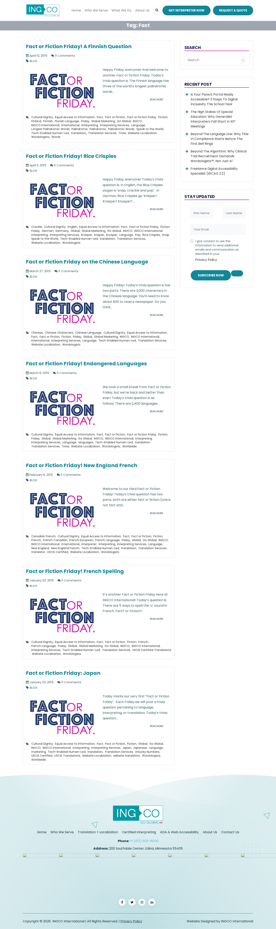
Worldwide (129, 446)
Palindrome (79, 129)
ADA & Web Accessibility (179, 832)
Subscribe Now (211, 275)
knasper (86, 235)
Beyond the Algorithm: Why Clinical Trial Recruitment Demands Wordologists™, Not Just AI (219, 156)
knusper (111, 235)
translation (78, 133)
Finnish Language (67, 121)
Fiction (162, 117)
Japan (126, 748)
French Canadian (55, 540)
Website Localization (142, 133)
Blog (33, 61)
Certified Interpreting (139, 832)
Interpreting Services (114, 125)
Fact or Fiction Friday (141, 117)
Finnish (48, 121)
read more (156, 99)
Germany (62, 231)
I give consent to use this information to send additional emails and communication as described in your (217, 250)
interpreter (89, 544)
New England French (65, 548)
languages (85, 442)
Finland (36, 121)
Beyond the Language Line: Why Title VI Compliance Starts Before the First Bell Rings (220, 139)
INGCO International (45, 125)
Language (138, 125)
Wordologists (40, 137)
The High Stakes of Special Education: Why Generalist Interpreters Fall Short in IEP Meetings (213, 119)
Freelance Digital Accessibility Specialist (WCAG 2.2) (214, 171)
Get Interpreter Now (186, 10)
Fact (100, 117)
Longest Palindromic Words (50, 129)
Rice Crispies (151, 235)
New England (40, 548)
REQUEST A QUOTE (233, 10)
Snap (165, 235)
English (72, 227)
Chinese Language (88, 332)
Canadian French (43, 536)
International (70, 125)
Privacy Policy (206, 259)
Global (75, 231)
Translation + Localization (98, 832)
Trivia (122, 133)
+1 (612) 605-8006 (144, 841)
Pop (137, 235)
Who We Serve (96, 10)
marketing (38, 752)
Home (76, 10)
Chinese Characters (59, 332)
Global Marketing (103, 121)
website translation (126, 755)
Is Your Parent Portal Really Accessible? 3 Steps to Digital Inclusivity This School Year (214, 99)
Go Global (124, 121)
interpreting (89, 125)
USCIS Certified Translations (151, 650)
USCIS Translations (67, 755)
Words (56, 137)
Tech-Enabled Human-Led (50, 133)
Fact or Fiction (115, 117)
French (36, 540)
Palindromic (98, 129)
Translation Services (102, 133)
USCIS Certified (57, 552)
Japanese (140, 748)
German (47, 231)
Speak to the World (149, 129)
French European (81, 540)
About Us (142, 10)
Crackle (36, 227)
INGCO (137, 121)
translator (38, 552)
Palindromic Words (121, 129)
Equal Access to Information (75, 117)
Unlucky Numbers (147, 752)
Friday (85, 121)
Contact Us (230, 832)
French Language (107, 540)
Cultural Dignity (42, 117)
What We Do (122, 10)
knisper (99, 235)
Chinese (37, 332)
